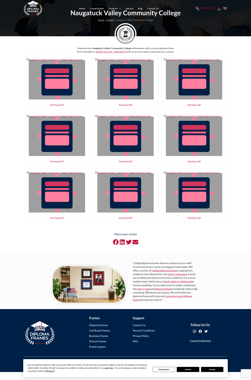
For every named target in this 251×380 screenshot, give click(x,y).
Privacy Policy (141, 335)
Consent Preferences (200, 340)
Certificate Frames (99, 330)
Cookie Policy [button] (108, 368)
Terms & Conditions (144, 330)
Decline (188, 369)
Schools (129, 8)
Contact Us (152, 8)
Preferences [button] (49, 371)
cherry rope (143, 288)
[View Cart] (225, 8)
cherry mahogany (178, 274)
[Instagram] (194, 331)
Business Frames (98, 335)
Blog (140, 8)
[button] (115, 242)
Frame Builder (97, 8)
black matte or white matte (178, 281)
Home (101, 19)
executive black (163, 288)
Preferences (163, 369)
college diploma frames (165, 270)
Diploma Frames (98, 325)
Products (113, 8)
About (82, 8)
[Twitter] (206, 331)
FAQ (135, 341)
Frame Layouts (97, 346)
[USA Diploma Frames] (39, 332)
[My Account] (219, 8)
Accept (212, 369)
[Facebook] (200, 331)
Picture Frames (97, 341)
